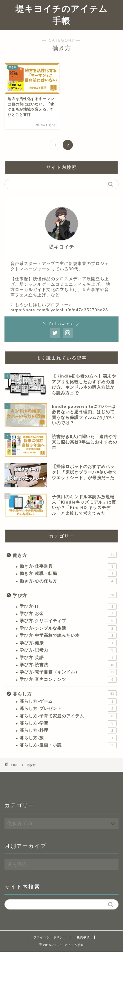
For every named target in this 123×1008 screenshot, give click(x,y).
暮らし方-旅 (66, 738)
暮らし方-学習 (66, 723)
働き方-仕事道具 (66, 566)
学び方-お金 (66, 613)
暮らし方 (63, 693)
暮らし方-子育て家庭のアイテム (66, 716)
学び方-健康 (66, 643)
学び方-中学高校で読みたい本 (66, 635)
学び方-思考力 (66, 650)
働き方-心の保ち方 (66, 581)
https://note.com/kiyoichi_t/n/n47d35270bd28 (59, 310)
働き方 (63, 555)
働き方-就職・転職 (66, 573)
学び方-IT (66, 606)
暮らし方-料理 (66, 730)
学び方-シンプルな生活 (66, 628)
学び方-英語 (66, 657)
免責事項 (83, 937)
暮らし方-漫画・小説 (66, 745)
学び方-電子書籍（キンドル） (67, 672)
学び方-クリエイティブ (66, 621)
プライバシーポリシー (49, 937)
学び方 (63, 595)
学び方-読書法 (67, 665)
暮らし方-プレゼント (66, 708)
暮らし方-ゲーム (66, 701)
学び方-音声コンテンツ (66, 679)
